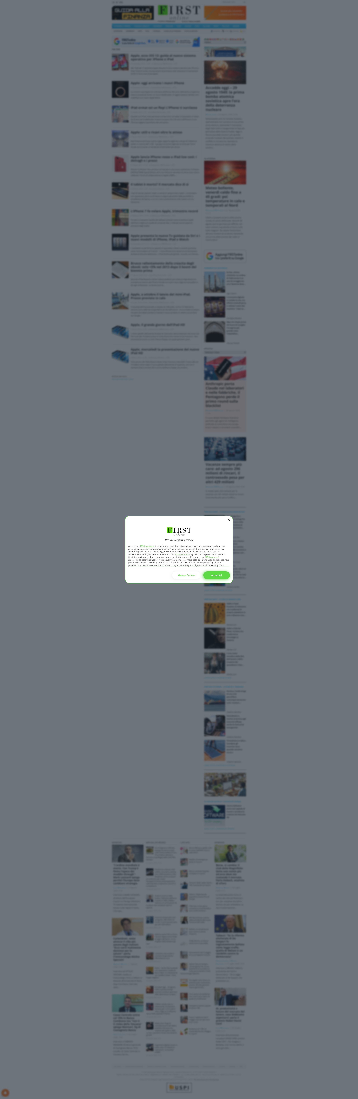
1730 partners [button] (147, 546)
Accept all (216, 575)
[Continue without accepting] (229, 522)
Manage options (186, 575)
